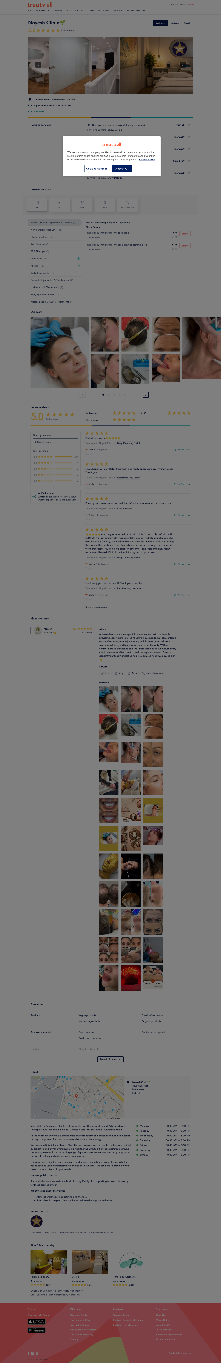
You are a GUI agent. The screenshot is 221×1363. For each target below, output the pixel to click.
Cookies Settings (97, 168)
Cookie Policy (147, 159)
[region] (112, 156)
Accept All (121, 168)
